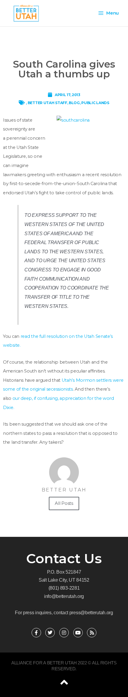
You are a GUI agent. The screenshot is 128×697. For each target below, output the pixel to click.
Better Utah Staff (47, 103)
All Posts (64, 503)
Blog (74, 103)
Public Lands (95, 103)
